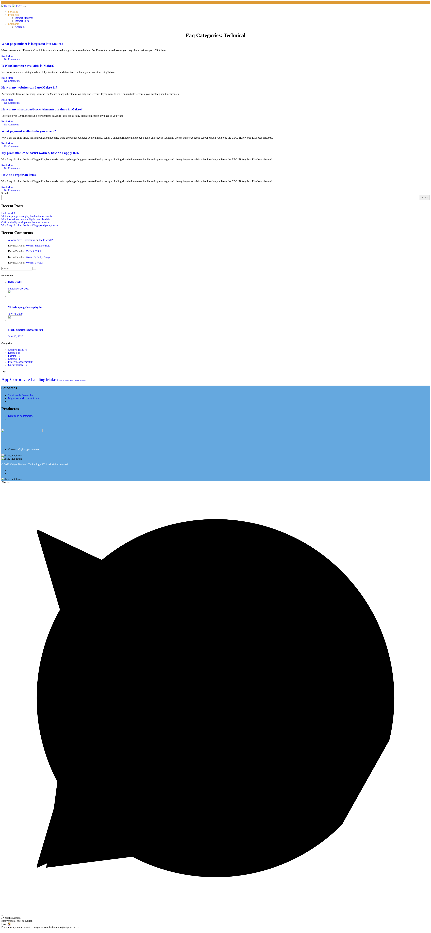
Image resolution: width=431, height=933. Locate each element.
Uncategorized (17, 364)
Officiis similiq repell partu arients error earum (25, 222)
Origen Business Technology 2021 (28, 464)
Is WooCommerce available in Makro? (28, 65)
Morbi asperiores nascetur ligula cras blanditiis (25, 219)
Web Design (74, 380)
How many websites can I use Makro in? (29, 87)
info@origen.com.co (28, 449)
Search (5, 193)
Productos (13, 14)
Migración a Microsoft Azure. (24, 398)
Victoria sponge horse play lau (25, 307)
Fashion (14, 355)
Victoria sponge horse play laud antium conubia (26, 216)
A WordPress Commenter (21, 240)
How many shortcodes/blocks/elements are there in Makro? (42, 109)
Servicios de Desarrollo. (21, 395)
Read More (7, 56)
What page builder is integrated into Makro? (32, 44)
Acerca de (20, 26)
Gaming (14, 358)
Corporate (20, 379)
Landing (38, 379)
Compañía (13, 23)
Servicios (13, 11)
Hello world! (8, 213)
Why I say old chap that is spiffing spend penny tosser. (30, 225)
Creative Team (17, 349)
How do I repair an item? (18, 175)
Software (65, 380)
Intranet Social (22, 20)
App (5, 379)
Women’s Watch (34, 262)
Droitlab (14, 352)
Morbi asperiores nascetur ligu (25, 329)
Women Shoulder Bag (37, 245)
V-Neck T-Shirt (34, 251)
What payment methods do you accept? (28, 131)
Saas (60, 380)
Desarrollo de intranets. (20, 415)
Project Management (20, 361)
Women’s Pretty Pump (38, 257)
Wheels (83, 380)
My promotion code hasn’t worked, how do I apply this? (40, 153)
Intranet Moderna (24, 17)
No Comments (11, 59)
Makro (52, 379)
